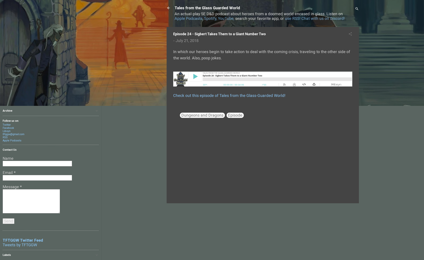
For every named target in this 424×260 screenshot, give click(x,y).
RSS (5, 137)
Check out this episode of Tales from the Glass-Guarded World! (229, 95)
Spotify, (210, 18)
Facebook (8, 128)
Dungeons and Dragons (202, 115)
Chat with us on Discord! (323, 18)
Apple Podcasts (12, 140)
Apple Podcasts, (189, 18)
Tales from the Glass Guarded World (207, 8)
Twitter (7, 124)
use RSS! (292, 18)
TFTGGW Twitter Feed (23, 240)
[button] (350, 34)
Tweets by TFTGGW (20, 245)
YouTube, (226, 18)
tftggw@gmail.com (13, 134)
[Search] (357, 9)
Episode (235, 115)
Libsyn (6, 131)
